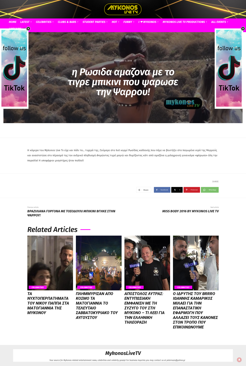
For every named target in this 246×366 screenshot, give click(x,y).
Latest (24, 22)
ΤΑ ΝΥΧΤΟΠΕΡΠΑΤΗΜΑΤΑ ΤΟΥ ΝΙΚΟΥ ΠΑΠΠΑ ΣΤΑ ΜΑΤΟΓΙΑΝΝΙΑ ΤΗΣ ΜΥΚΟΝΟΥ (48, 303)
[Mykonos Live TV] (123, 9)
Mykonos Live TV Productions (184, 22)
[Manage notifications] (239, 359)
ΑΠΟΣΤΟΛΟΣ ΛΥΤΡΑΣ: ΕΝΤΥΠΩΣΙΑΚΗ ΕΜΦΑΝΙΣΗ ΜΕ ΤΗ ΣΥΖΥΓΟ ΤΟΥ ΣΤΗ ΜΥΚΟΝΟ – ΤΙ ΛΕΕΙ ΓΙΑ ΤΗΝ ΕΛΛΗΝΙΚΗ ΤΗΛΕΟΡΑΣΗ (144, 308)
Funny (127, 22)
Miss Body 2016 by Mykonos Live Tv (190, 211)
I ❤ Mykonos (147, 22)
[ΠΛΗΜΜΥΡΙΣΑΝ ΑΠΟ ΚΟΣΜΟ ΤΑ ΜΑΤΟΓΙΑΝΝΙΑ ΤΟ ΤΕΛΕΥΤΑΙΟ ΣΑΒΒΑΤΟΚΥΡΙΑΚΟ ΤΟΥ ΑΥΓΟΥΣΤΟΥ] (99, 263)
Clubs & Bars (67, 22)
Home (12, 22)
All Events (218, 22)
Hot (114, 22)
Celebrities (43, 22)
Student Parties (94, 22)
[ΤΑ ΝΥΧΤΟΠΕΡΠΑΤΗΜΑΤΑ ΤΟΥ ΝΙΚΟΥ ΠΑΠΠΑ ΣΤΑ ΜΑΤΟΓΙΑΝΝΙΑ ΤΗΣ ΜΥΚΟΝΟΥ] (50, 263)
